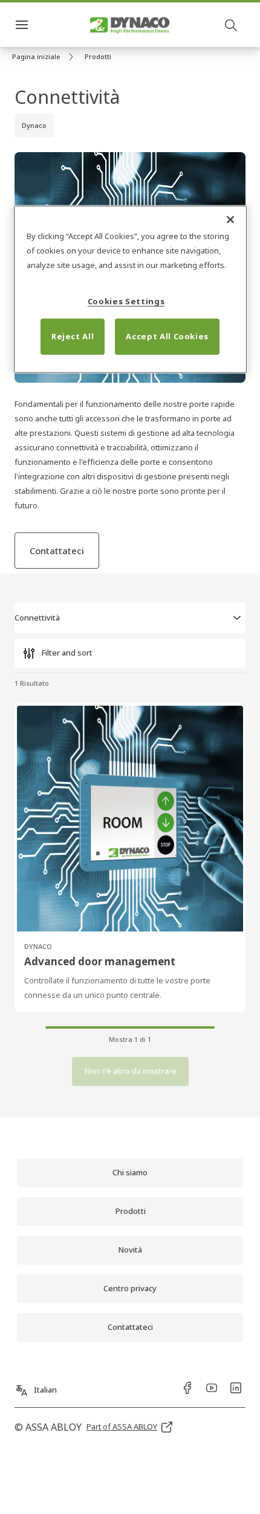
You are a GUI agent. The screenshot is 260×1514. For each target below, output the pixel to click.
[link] (44, 57)
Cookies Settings (126, 301)
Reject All (72, 336)
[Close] (230, 219)
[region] (130, 289)
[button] (98, 56)
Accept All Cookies (167, 336)
